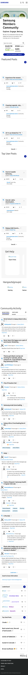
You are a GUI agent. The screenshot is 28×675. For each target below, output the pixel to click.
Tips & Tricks (12, 260)
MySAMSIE (9, 442)
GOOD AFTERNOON (8, 637)
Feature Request (6, 508)
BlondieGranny (10, 533)
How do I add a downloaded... (10, 201)
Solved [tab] (14, 314)
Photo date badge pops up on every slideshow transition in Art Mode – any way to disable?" (15, 548)
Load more (13, 572)
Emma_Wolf (7, 520)
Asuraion (8, 503)
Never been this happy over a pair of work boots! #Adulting (15, 341)
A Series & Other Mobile (7, 459)
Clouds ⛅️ (5, 622)
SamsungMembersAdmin (12, 86)
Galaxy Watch (20, 324)
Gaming (10, 290)
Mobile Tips (12, 230)
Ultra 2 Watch (16, 447)
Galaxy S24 (22, 409)
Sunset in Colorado (8, 643)
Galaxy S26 (22, 520)
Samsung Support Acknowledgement (12, 579)
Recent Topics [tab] (5, 312)
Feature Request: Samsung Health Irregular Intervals (15, 483)
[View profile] (2, 324)
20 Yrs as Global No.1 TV (13, 133)
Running (22, 508)
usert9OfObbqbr (8, 365)
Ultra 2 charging (6, 447)
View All (13, 149)
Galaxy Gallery (19, 345)
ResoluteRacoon (8, 487)
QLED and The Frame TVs (7, 556)
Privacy (3, 666)
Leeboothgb (7, 428)
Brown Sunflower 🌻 (9, 649)
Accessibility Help (6, 660)
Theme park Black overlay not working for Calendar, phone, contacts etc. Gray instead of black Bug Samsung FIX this (15, 358)
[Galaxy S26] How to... (12, 228)
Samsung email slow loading (13, 405)
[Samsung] (4, 2)
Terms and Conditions (7, 663)
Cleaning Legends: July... (14, 105)
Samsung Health (6, 511)
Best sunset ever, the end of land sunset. (10, 629)
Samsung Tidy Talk (14, 107)
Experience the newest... (14, 78)
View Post (4, 332)
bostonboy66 (7, 409)
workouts (15, 511)
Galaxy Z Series (4, 367)
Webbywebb (7, 324)
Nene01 (6, 457)
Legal (2, 669)
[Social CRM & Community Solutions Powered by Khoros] (23, 655)
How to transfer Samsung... (11, 173)
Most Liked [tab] (15, 312)
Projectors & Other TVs (15, 203)
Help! (5, 453)
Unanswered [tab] (5, 314)
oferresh (6, 553)
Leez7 (5, 345)
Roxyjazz (6, 387)
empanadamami (10, 210)
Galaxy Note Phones (14, 175)
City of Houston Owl (10, 383)
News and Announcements (16, 79)
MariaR (8, 182)
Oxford (8, 469)
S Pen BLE (7, 516)
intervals (15, 508)
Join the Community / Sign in (14, 54)
